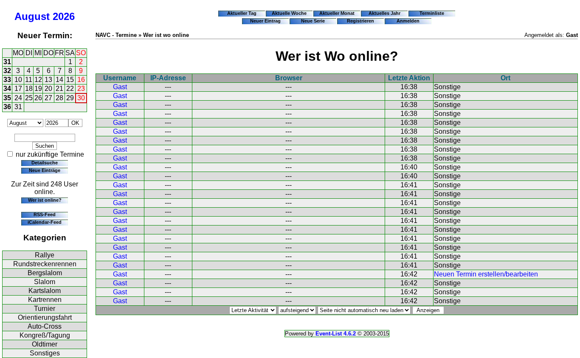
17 (18, 88)
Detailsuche (44, 162)
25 (29, 97)
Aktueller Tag (241, 13)
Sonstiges (45, 353)
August (32, 16)
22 (70, 88)
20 (48, 88)
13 (48, 79)
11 (28, 79)
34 (7, 88)
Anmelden (408, 20)
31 (7, 61)
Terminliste (432, 13)
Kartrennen (45, 299)
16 (81, 79)
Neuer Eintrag (265, 20)
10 (18, 79)
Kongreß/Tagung (45, 335)
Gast (120, 86)
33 (7, 79)
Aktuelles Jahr (384, 13)
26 (38, 97)
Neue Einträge (44, 170)
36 (7, 106)
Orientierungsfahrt (45, 317)
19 (38, 88)
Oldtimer (44, 344)
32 (7, 70)
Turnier (44, 308)
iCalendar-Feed (45, 222)
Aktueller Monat (337, 13)
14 (59, 79)
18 (29, 88)
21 (59, 88)
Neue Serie (313, 20)
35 (7, 97)
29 (70, 97)
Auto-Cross (45, 326)
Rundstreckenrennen (44, 264)
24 (18, 97)
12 (38, 79)
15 (70, 79)
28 (59, 97)
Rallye (44, 255)
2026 (64, 16)
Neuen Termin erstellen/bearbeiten (486, 274)
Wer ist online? (45, 200)
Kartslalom (44, 290)
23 (81, 88)
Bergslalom (45, 272)
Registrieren (360, 20)
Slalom (44, 281)
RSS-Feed (45, 214)
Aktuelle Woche (289, 13)
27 (48, 97)
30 (81, 97)
